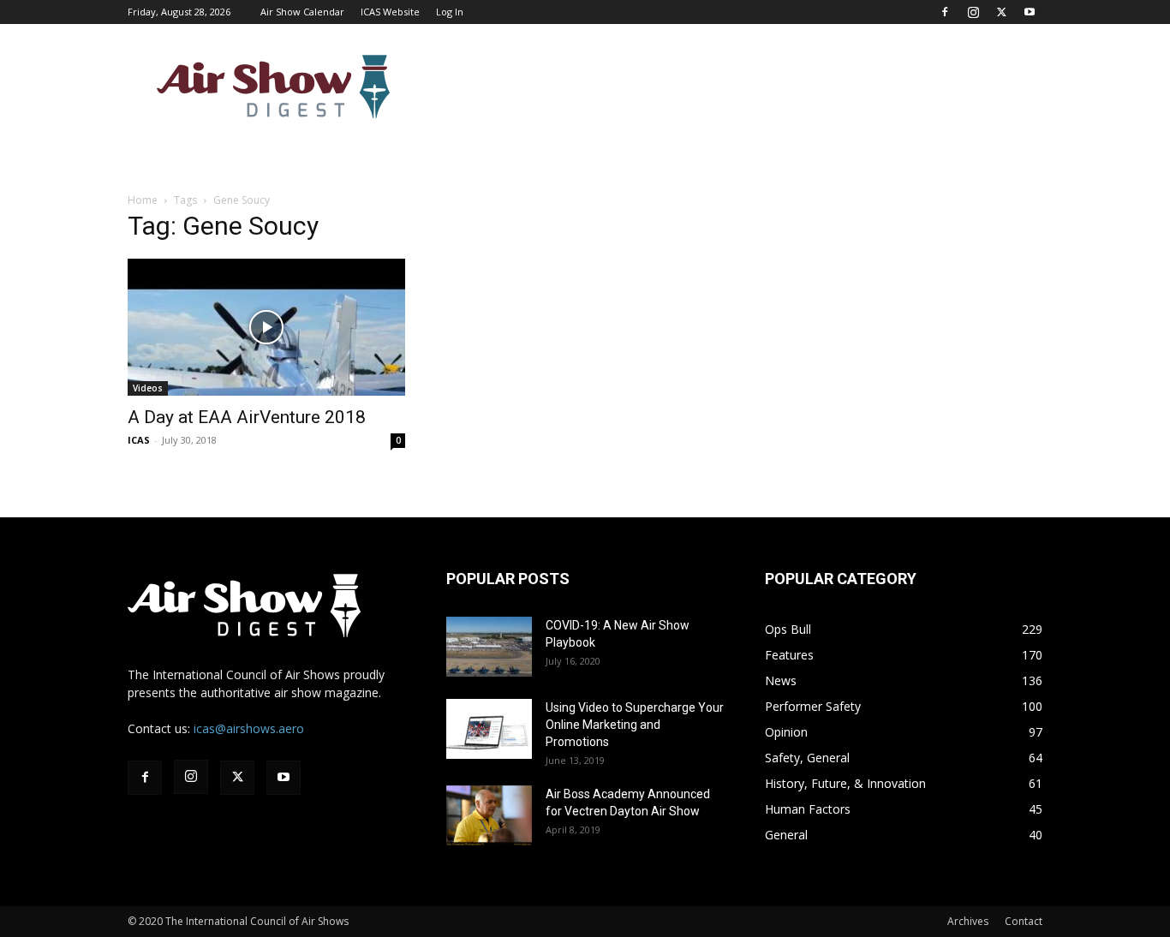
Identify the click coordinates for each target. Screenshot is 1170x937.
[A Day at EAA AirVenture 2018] (266, 327)
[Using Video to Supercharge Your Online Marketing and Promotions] (489, 729)
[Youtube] (1029, 12)
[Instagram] (973, 12)
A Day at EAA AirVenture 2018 (247, 417)
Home (143, 200)
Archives (967, 921)
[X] (1001, 12)
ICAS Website (390, 11)
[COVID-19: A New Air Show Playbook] (489, 647)
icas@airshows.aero (249, 728)
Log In (449, 11)
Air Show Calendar (302, 11)
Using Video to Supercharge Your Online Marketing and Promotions (635, 725)
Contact (1023, 921)
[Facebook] (945, 12)
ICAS (139, 439)
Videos (148, 388)
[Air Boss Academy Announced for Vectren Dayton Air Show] (489, 815)
